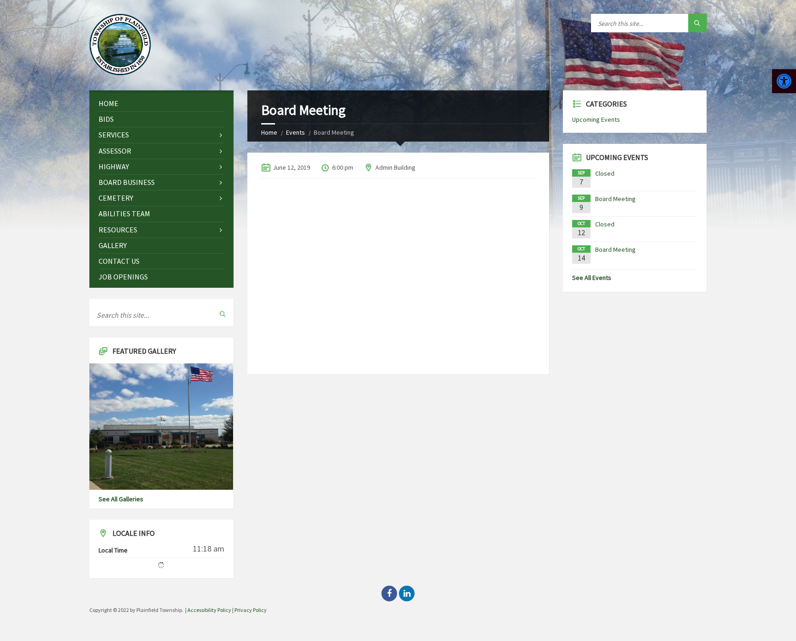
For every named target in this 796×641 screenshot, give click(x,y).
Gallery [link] (113, 245)
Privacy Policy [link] (250, 609)
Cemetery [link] (116, 197)
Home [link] (269, 132)
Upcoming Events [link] (596, 119)
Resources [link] (118, 229)
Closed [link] (605, 173)
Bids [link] (106, 119)
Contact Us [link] (119, 261)
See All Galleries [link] (121, 499)
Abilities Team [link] (124, 213)
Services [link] (114, 134)
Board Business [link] (127, 182)
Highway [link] (114, 166)
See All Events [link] (591, 277)
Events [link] (295, 132)
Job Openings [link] (123, 276)
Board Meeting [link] (615, 199)
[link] (784, 81)
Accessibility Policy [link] (209, 609)
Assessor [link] (115, 150)
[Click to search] (697, 23)
